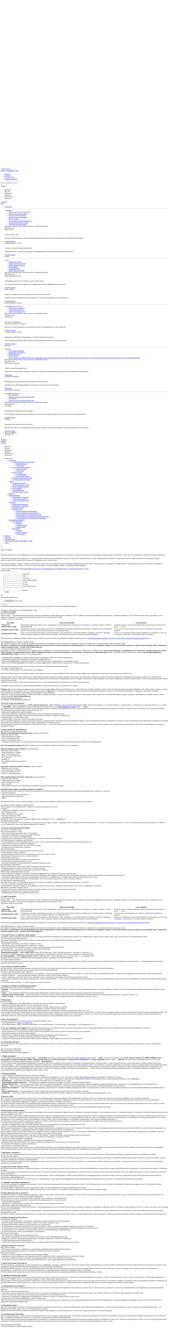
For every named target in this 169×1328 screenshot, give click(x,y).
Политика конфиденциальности (31, 569)
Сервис (11, 481)
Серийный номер (14, 269)
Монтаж (11, 493)
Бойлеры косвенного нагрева (18, 222)
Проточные (23, 214)
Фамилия (26, 574)
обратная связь (9, 177)
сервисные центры (11, 179)
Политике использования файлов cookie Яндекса (133, 638)
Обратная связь (10, 539)
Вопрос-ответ (30, 397)
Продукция (12, 460)
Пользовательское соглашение (52, 569)
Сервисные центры (15, 262)
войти (7, 543)
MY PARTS (16, 529)
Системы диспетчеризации (18, 224)
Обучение (12, 502)
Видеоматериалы (14, 354)
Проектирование (14, 495)
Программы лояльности (17, 520)
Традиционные (14, 221)
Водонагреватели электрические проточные (125, 358)
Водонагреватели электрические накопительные (94, 358)
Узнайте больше (10, 241)
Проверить (8, 388)
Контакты (8, 537)
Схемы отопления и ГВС (17, 311)
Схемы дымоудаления (16, 310)
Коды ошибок (13, 267)
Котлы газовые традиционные (19, 358)
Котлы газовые (17, 472)
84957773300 (5, 171)
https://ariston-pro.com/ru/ (67, 707)
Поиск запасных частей (16, 270)
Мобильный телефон (30, 580)
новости (7, 174)
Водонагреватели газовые (21, 467)
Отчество (26, 578)
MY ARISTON (17, 522)
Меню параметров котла (17, 265)
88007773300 (14, 171)
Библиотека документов (17, 308)
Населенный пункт (29, 586)
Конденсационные (25, 221)
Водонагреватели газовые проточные (64, 358)
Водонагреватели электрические (23, 462)
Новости (7, 536)
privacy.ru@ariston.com (24, 1022)
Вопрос (25, 590)
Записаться (8, 375)
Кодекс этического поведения (74, 569)
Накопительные (14, 214)
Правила (11, 397)
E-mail (25, 582)
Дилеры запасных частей (17, 263)
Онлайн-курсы (17, 509)
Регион (25, 584)
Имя (24, 576)
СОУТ (86, 569)
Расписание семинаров (16, 351)
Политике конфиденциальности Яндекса (101, 638)
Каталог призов (20, 397)
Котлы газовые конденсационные (40, 358)
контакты (8, 176)
